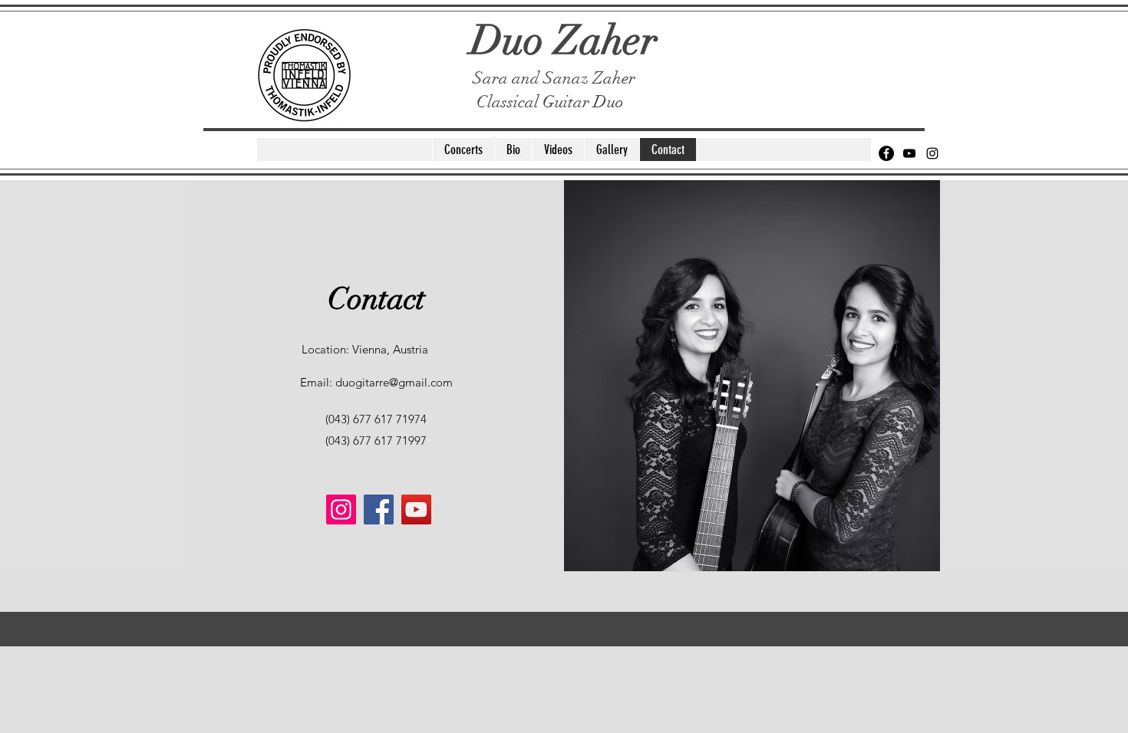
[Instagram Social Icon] (341, 509)
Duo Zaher (564, 40)
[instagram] (932, 153)
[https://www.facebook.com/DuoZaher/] (379, 509)
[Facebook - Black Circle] (886, 153)
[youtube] (909, 153)
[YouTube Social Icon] (416, 509)
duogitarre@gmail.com (394, 382)
